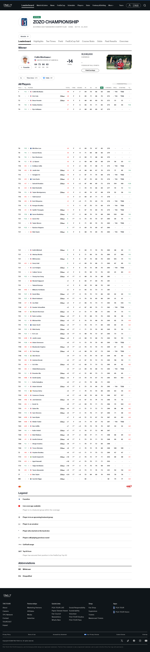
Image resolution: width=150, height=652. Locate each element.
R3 (96, 87)
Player (30, 87)
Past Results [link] (111, 41)
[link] (24, 37)
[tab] (24, 42)
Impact (5, 625)
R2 (91, 87)
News (52, 5)
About (5, 608)
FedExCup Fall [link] (72, 41)
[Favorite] (28, 92)
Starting (122, 87)
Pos (19, 87)
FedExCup (61, 5)
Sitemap (144, 634)
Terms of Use (32, 634)
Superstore (93, 611)
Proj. (115, 87)
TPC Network (8, 615)
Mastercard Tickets (96, 618)
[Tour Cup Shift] (129, 88)
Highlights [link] (38, 41)
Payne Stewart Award (60, 611)
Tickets (91, 615)
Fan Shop (92, 608)
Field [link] (60, 41)
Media (29, 615)
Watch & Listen (42, 5)
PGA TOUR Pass (75, 620)
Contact (6, 618)
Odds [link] (99, 41)
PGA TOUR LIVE (58, 608)
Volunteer (73, 614)
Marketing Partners (34, 608)
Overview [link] (123, 41)
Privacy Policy (7, 634)
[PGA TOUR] (8, 5)
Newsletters (56, 617)
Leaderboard (28, 5)
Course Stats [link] (88, 41)
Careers (6, 611)
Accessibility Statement (60, 634)
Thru (73, 87)
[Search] (21, 78)
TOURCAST (7, 622)
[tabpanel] (75, 312)
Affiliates (30, 611)
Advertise (30, 618)
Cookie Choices (120, 634)
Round (79, 87)
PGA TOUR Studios (76, 617)
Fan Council (56, 614)
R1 (85, 87)
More (111, 5)
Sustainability (74, 611)
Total (68, 87)
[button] (44, 27)
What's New (56, 620)
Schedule (71, 5)
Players (80, 5)
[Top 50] (122, 91)
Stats (88, 5)
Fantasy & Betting (99, 5)
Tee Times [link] (51, 41)
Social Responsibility (77, 608)
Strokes (108, 87)
